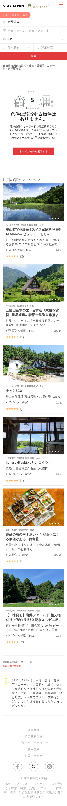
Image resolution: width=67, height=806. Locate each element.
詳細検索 (47, 47)
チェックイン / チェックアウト (28, 30)
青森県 (15, 15)
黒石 (25, 15)
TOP (5, 15)
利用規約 (33, 749)
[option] (33, 202)
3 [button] (55, 218)
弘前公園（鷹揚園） (13, 666)
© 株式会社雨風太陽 (33, 778)
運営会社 (33, 730)
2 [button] (52, 218)
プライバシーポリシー (33, 743)
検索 (33, 56)
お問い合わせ (33, 755)
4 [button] (58, 218)
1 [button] (50, 218)
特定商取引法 (33, 736)
